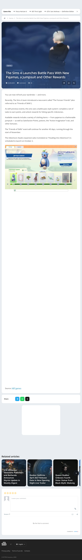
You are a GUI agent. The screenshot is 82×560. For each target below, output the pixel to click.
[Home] (5, 18)
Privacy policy (6, 551)
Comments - (72, 531)
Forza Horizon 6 (21, 11)
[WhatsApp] (69, 83)
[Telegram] (64, 83)
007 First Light (37, 11)
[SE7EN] (4, 543)
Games (11, 18)
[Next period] (76, 473)
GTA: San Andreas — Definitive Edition (60, 11)
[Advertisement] (41, 366)
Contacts (27, 551)
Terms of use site (17, 551)
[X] (74, 83)
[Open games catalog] (76, 11)
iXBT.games (16, 388)
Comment (22, 83)
